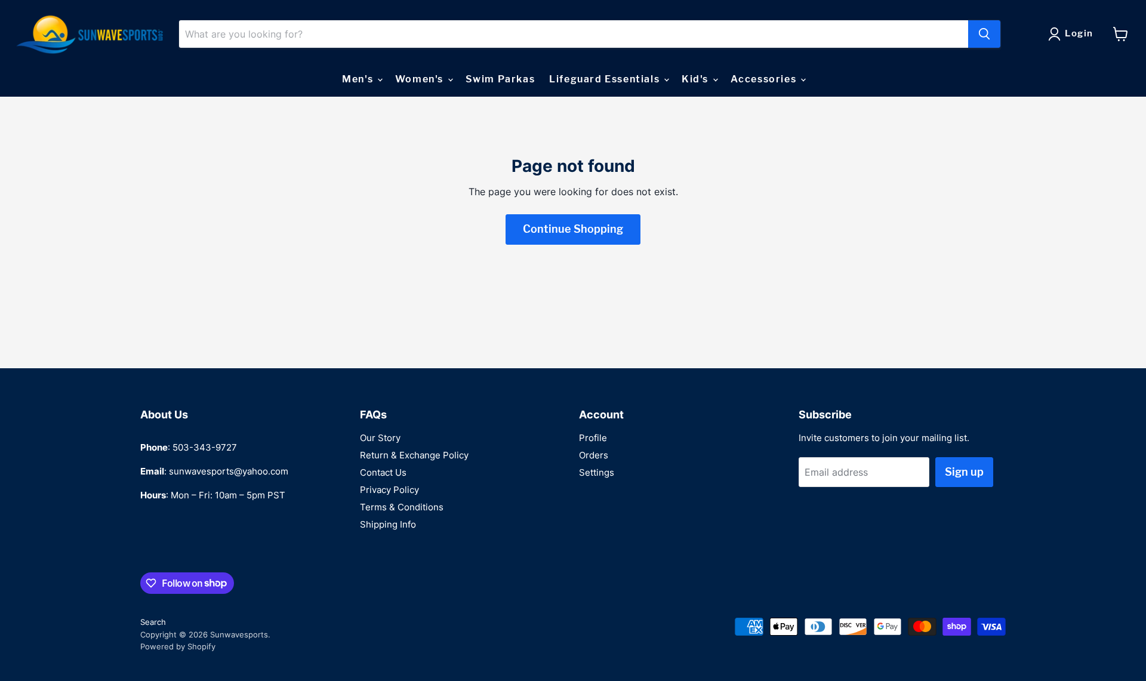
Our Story (380, 437)
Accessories (765, 79)
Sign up (964, 472)
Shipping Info (388, 524)
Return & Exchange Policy (414, 455)
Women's (420, 79)
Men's (359, 79)
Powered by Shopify (177, 646)
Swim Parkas (500, 79)
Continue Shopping (573, 229)
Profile (593, 437)
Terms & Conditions (401, 507)
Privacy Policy (389, 489)
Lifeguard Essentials (606, 79)
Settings (596, 472)
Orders (593, 455)
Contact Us (383, 472)
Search (153, 622)
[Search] (984, 34)
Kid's (696, 79)
